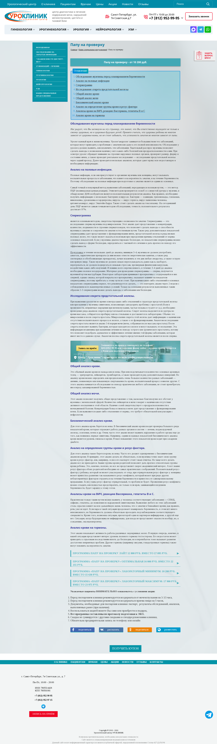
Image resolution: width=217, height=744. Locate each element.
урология (81, 29)
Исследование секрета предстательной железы (102, 89)
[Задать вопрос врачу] (204, 55)
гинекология (21, 29)
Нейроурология (108, 29)
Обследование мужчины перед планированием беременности (110, 76)
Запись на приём (43, 714)
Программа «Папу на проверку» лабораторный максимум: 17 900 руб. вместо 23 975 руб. (125, 583)
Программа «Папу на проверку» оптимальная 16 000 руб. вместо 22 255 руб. (123, 563)
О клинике (61, 662)
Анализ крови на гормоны (90, 115)
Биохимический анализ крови (92, 102)
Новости (127, 662)
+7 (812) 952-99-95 (164, 18)
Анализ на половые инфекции (92, 80)
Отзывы (141, 662)
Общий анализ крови (87, 93)
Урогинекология (52, 29)
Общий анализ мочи (87, 98)
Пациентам (78, 662)
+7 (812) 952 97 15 (43, 700)
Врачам (93, 662)
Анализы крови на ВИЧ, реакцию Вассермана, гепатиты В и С (110, 111)
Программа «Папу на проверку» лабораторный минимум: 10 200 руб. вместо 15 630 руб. (124, 573)
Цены (104, 662)
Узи (131, 29)
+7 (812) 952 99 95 (43, 696)
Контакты (156, 662)
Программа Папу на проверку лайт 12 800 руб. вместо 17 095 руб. (120, 553)
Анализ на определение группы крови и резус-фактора (106, 106)
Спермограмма (84, 85)
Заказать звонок (199, 16)
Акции (115, 662)
